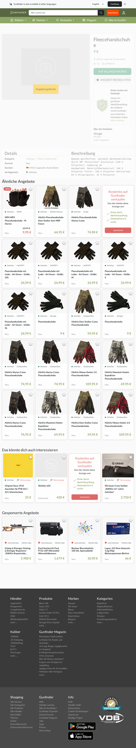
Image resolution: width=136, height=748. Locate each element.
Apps (41, 724)
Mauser (71, 603)
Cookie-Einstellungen (78, 711)
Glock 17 (43, 609)
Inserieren (113, 12)
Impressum (73, 714)
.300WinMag (16, 643)
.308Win (14, 636)
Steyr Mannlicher (76, 612)
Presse (42, 727)
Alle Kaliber (15, 714)
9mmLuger (15, 652)
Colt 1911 (44, 616)
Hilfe (41, 701)
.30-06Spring (16, 639)
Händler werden (46, 705)
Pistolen (100, 616)
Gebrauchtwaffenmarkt (21, 727)
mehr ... (13, 622)
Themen (14, 717)
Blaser (71, 609)
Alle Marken (16, 701)
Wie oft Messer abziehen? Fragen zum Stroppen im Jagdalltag (51, 662)
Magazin (91, 20)
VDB (12, 616)
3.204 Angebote (101, 140)
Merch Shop (44, 730)
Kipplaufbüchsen (104, 606)
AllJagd (98, 133)
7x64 (12, 646)
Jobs (41, 721)
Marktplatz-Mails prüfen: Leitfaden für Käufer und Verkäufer (51, 639)
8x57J (13, 649)
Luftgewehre (103, 612)
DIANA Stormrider (48, 619)
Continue (114, 4)
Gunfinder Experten (48, 711)
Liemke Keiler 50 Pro (49, 612)
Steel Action (73, 616)
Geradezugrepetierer (107, 619)
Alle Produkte (16, 708)
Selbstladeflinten (105, 609)
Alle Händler (16, 711)
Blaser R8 (43, 603)
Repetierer (102, 603)
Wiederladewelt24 (19, 619)
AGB (70, 701)
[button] (122, 13)
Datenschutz (74, 708)
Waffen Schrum (17, 612)
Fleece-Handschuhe (47, 158)
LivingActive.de (17, 609)
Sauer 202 (44, 606)
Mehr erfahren (117, 120)
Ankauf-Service (46, 714)
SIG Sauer (72, 606)
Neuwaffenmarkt (18, 724)
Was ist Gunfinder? (119, 20)
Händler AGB (74, 705)
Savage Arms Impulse (49, 622)
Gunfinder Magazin (48, 717)
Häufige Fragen (75, 717)
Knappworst (16, 606)
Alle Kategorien (17, 705)
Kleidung (30, 158)
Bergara (72, 619)
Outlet (13, 721)
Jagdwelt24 (16, 603)
